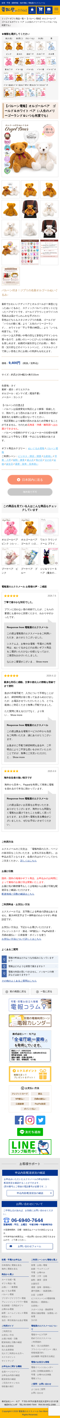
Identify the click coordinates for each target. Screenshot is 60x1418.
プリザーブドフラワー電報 (14, 1298)
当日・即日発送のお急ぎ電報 (15, 1320)
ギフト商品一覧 (9, 1283)
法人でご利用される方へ (13, 1353)
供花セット (7, 1317)
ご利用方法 (7, 1331)
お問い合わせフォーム (29, 1246)
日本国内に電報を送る (12, 1265)
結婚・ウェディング (40, 1269)
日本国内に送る (32, 479)
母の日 (39, 460)
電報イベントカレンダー (42, 1367)
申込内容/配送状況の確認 (30, 1193)
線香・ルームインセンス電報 (15, 1313)
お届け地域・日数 (10, 1338)
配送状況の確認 (9, 1379)
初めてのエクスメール (41, 1338)
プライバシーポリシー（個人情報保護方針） (44, 1351)
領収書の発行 (8, 1386)
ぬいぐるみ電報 (36, 448)
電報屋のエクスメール (28, 1411)
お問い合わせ (37, 1393)
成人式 (30, 460)
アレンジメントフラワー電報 (15, 1302)
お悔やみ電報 (8, 1309)
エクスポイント (9, 1357)
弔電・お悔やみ (38, 1272)
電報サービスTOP (39, 1334)
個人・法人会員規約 (40, 1346)
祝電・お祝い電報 (39, 1265)
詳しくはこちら (28, 860)
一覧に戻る (46, 991)
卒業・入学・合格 (39, 1276)
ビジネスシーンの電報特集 (43, 1298)
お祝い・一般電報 (10, 1287)
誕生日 (9, 464)
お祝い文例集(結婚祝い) (41, 1371)
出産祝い (48, 456)
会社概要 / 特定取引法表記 (43, 1356)
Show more (42, 661)
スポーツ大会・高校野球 (42, 1309)
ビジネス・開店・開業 (29, 456)
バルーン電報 (8, 1294)
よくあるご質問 (38, 1389)
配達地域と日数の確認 (12, 1342)
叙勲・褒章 (19, 460)
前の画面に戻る (18, 991)
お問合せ (49, 12)
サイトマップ (8, 1361)
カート (40, 12)
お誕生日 (35, 1283)
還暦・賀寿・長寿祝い (26, 464)
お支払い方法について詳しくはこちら (21, 939)
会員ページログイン (11, 1371)
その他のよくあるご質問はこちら (19, 980)
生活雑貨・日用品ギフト (13, 1305)
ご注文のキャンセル (11, 1383)
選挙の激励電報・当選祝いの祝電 (44, 1315)
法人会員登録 (8, 1350)
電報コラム (36, 1378)
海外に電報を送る (10, 1269)
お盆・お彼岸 (37, 1295)
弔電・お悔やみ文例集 (41, 1374)
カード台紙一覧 (9, 1279)
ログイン (32, 12)
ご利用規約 (36, 1342)
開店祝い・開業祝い (40, 1302)
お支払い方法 (8, 1335)
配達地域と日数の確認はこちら (18, 894)
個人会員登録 (8, 1346)
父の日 (48, 460)
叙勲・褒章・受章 (39, 1280)
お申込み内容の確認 (11, 1375)
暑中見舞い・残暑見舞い (42, 1291)
